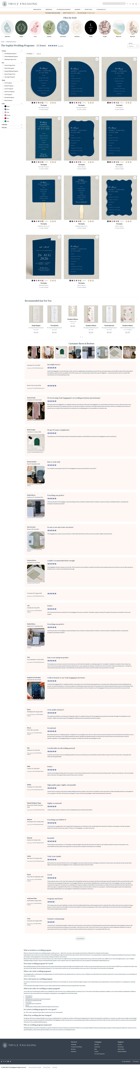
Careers (96, 1051)
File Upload (121, 1046)
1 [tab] (80, 337)
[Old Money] (77, 27)
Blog (95, 1049)
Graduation (37, 9)
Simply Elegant (30, 662)
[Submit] (127, 3)
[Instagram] (11, 1061)
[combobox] (115, 3)
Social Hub (97, 1046)
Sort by (130, 43)
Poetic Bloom (29, 842)
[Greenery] (49, 27)
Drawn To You (30, 699)
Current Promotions (99, 1053)
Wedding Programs (11, 41)
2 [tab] (82, 337)
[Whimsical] (132, 27)
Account (120, 1044)
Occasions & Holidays (63, 9)
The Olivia (29, 452)
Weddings (49, 9)
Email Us (137, 1061)
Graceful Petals (30, 646)
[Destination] (7, 27)
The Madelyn (29, 771)
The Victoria (29, 368)
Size (3, 62)
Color (3, 103)
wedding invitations (81, 974)
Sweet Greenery (30, 903)
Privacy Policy (46, 1067)
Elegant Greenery (30, 753)
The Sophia (29, 53)
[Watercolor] (118, 27)
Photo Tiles (88, 9)
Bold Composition (30, 610)
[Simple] (91, 27)
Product (4, 51)
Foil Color (4, 127)
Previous (26, 319)
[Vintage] (104, 27)
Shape (3, 80)
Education (73, 1051)
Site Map (55, 1067)
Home (2, 41)
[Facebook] (7, 1061)
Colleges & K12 (101, 9)
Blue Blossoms (30, 596)
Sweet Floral (29, 420)
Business (77, 9)
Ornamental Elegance (31, 714)
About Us (96, 1044)
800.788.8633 (126, 1061)
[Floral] (35, 27)
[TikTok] (2, 1061)
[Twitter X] (4, 1061)
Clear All (39, 53)
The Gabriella (29, 388)
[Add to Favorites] (59, 59)
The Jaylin (29, 517)
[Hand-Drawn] (63, 27)
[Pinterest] (9, 1061)
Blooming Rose (30, 923)
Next (136, 319)
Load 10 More (80, 938)
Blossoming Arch (30, 549)
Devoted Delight (30, 484)
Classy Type (29, 789)
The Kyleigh (29, 582)
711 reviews (60, 45)
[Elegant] (21, 27)
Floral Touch (29, 824)
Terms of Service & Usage (35, 1067)
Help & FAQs (121, 1049)
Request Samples (122, 1051)
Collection (4, 124)
